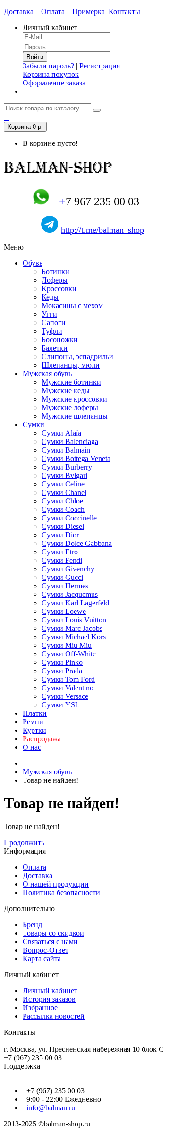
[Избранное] (6, 117)
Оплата (53, 12)
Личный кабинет (50, 991)
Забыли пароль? (48, 66)
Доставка (19, 12)
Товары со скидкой (53, 933)
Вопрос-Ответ (45, 950)
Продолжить (24, 843)
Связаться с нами (50, 942)
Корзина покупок (51, 74)
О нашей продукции (56, 884)
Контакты (124, 12)
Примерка (88, 12)
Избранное (40, 1008)
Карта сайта (42, 959)
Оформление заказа (54, 83)
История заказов (49, 999)
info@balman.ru (50, 1108)
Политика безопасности (61, 893)
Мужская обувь (47, 772)
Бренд (32, 925)
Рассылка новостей (54, 1016)
